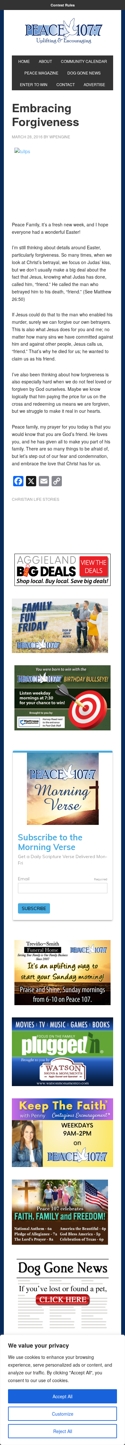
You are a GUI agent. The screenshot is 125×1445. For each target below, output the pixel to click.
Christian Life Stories (35, 499)
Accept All (62, 1396)
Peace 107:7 (64, 31)
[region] (62, 1390)
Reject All (62, 1431)
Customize (62, 1413)
